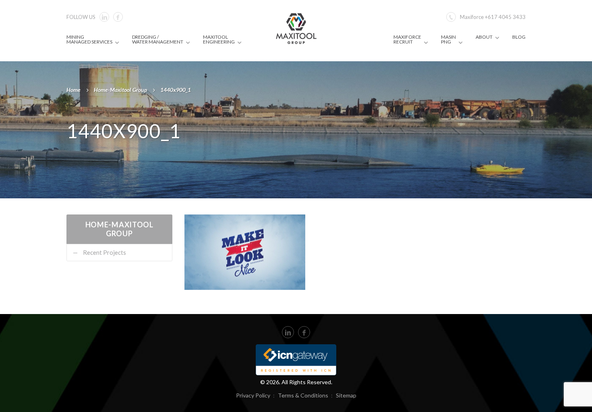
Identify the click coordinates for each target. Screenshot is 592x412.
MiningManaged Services (89, 39)
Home (73, 89)
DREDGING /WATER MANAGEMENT (157, 39)
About (484, 37)
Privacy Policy (253, 395)
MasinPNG (448, 39)
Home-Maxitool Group (120, 89)
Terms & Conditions (303, 395)
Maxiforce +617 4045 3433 (493, 17)
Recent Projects (104, 252)
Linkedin (104, 17)
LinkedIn (288, 332)
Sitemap (346, 395)
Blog (519, 37)
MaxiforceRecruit (407, 39)
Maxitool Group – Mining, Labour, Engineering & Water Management (296, 28)
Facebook (118, 17)
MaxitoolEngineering (219, 39)
